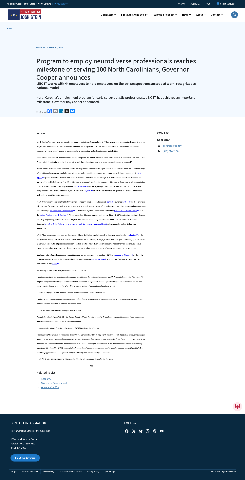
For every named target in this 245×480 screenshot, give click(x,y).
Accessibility (48, 471)
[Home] (25, 11)
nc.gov (14, 471)
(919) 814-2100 (171, 151)
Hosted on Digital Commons (223, 471)
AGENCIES (195, 3)
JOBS (207, 3)
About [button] (199, 15)
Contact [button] (215, 15)
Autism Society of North (53, 215)
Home (9, 28)
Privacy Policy (93, 471)
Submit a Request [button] (164, 15)
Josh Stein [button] (107, 15)
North (80, 186)
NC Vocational (61, 211)
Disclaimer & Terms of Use (70, 471)
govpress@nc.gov (172, 146)
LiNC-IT (97, 259)
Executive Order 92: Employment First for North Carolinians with (75, 224)
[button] (234, 14)
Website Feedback (30, 471)
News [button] (185, 15)
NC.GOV (181, 3)
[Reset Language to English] (218, 4)
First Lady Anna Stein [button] (133, 15)
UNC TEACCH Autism (125, 211)
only (87, 191)
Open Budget (110, 471)
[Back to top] (237, 406)
